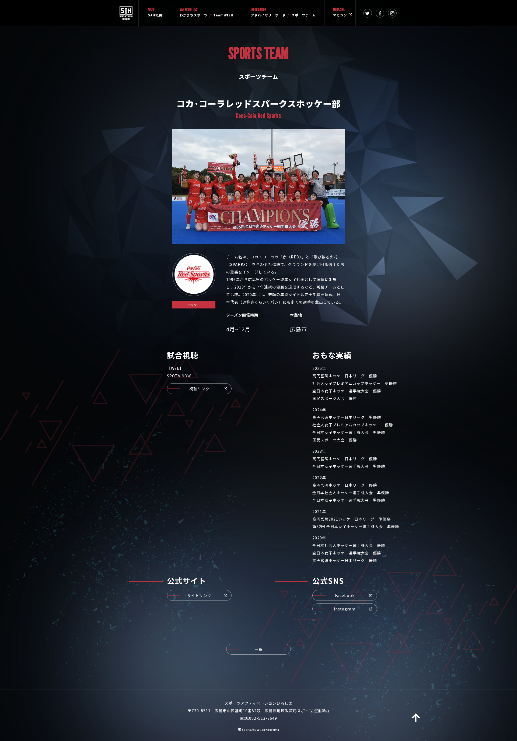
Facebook (345, 595)
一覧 (258, 649)
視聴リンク (199, 388)
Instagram (344, 609)
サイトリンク (199, 595)
